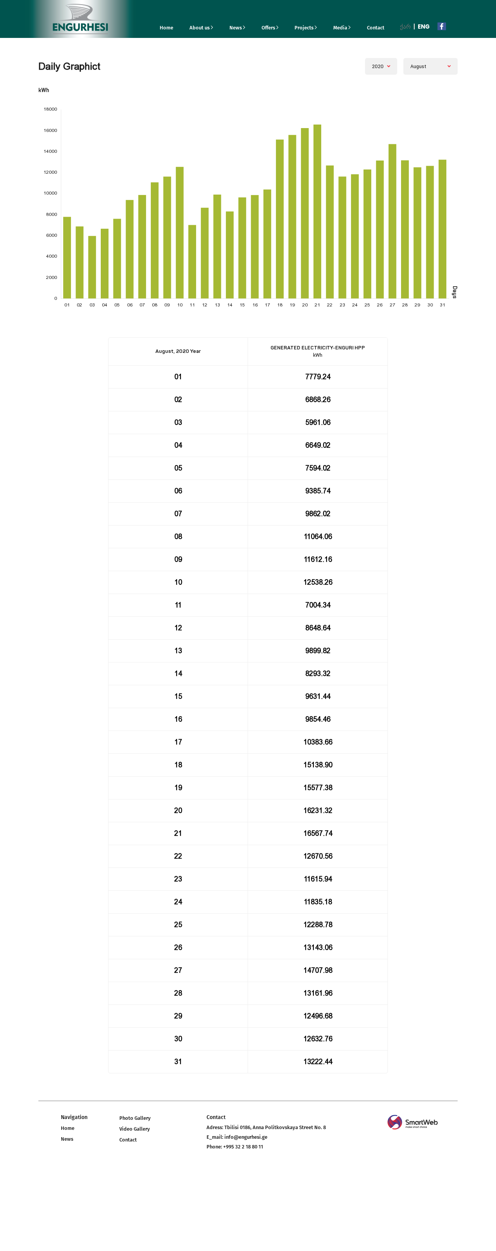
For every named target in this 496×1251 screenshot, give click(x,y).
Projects (304, 27)
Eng (424, 26)
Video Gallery (134, 1129)
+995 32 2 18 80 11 (243, 1147)
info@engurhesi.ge (245, 1137)
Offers (269, 27)
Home (166, 27)
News (236, 27)
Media (340, 27)
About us (200, 27)
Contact (375, 27)
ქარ (405, 26)
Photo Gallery (135, 1118)
